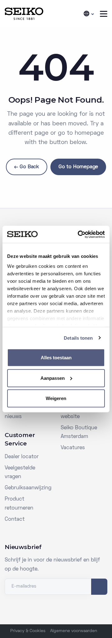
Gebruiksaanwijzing (28, 488)
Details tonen (78, 337)
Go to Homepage (78, 167)
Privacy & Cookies (27, 631)
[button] (88, 14)
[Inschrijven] (99, 587)
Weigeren (56, 398)
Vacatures (73, 447)
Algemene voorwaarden (73, 631)
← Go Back (26, 167)
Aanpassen (52, 377)
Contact (15, 519)
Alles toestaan (56, 357)
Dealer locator (22, 456)
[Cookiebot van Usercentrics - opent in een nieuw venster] (79, 234)
